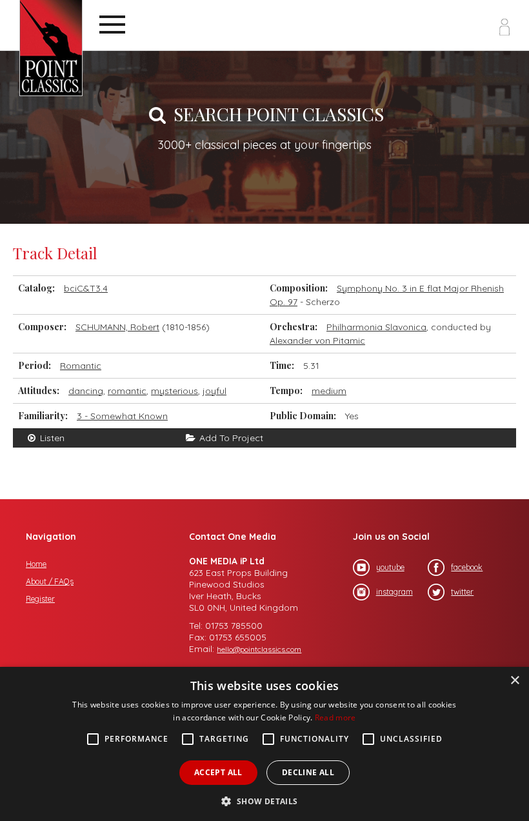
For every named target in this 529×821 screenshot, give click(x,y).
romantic (127, 391)
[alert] (264, 744)
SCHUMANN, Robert (117, 327)
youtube (390, 567)
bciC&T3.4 (86, 288)
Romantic (80, 365)
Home (36, 564)
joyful (214, 391)
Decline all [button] (308, 772)
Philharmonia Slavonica (376, 327)
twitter (462, 592)
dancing (85, 391)
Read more (335, 717)
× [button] (514, 681)
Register (40, 599)
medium (329, 391)
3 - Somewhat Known (122, 416)
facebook (467, 567)
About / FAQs (50, 581)
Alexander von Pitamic (317, 340)
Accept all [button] (218, 772)
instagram (394, 592)
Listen (51, 438)
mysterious (174, 391)
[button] (264, 800)
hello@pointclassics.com (259, 649)
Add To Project (230, 438)
